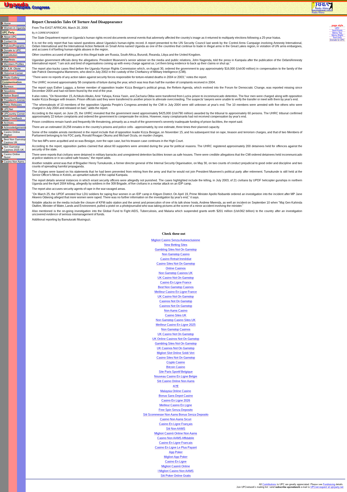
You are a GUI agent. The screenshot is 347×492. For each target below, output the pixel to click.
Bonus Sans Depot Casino (176, 395)
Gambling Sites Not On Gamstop (176, 249)
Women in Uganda (14, 27)
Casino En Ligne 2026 (175, 400)
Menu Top (337, 33)
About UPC (10, 36)
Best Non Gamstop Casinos (176, 287)
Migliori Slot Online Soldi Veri (175, 352)
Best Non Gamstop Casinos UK (14, 141)
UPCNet (8, 109)
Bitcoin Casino (175, 367)
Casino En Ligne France (175, 282)
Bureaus (8, 86)
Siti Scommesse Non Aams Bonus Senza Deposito (175, 414)
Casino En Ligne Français (175, 423)
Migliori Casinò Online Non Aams (175, 433)
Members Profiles (14, 64)
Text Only (337, 38)
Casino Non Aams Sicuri (175, 419)
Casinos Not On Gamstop (175, 301)
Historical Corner (13, 73)
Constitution (10, 55)
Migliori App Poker (175, 456)
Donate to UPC (12, 50)
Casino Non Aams (14, 161)
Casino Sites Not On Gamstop (176, 263)
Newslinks (9, 90)
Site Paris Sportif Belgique (176, 371)
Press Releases (13, 104)
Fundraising (329, 484)
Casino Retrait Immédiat (175, 258)
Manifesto (9, 59)
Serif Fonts (337, 30)
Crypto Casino (175, 362)
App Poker (176, 452)
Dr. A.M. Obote (12, 68)
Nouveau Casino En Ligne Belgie (175, 376)
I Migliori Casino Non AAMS (176, 470)
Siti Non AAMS (175, 428)
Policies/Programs (14, 45)
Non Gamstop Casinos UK (176, 273)
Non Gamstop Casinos (175, 329)
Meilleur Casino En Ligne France (176, 291)
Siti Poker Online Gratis (176, 475)
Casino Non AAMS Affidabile (175, 438)
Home (7, 23)
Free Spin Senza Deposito (176, 409)
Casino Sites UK (175, 315)
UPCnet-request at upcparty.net (326, 487)
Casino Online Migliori (12, 133)
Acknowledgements (15, 127)
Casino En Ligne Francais (175, 442)
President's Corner (14, 100)
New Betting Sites (175, 244)
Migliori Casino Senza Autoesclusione (175, 240)
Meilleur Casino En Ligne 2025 (176, 324)
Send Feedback (13, 118)
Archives (9, 122)
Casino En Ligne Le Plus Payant (176, 447)
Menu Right (337, 35)
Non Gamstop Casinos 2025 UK (14, 148)
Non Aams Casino (175, 310)
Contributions (269, 484)
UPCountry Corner (14, 113)
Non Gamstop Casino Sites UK (176, 320)
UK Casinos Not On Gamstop (175, 348)
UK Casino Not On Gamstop (176, 277)
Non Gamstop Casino (176, 254)
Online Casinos (176, 268)
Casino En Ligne (176, 461)
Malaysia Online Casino (175, 391)
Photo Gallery (11, 77)
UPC (337, 28)
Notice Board (11, 95)
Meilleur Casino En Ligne (175, 405)
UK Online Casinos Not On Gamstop (175, 338)
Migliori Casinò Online (175, 466)
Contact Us (10, 41)
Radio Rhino (318, 12)
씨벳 (176, 386)
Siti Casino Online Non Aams (175, 381)
